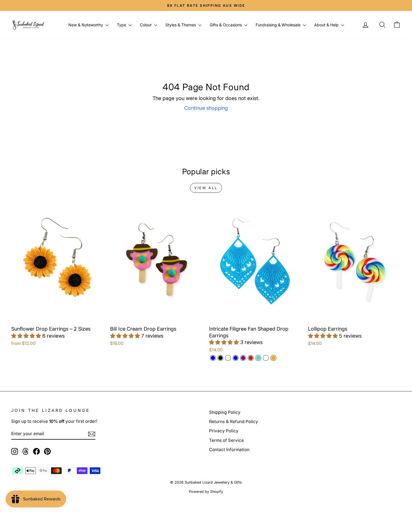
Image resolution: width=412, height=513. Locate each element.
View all (206, 188)
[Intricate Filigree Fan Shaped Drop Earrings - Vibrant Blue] (213, 358)
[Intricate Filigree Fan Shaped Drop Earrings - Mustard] (266, 358)
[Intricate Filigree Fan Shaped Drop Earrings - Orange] (273, 358)
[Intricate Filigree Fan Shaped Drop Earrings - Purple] (243, 358)
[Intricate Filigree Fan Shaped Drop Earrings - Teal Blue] (235, 358)
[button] (26, 336)
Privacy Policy (224, 430)
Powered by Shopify (206, 491)
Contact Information (229, 449)
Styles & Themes (181, 24)
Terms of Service (226, 440)
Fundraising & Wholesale (279, 24)
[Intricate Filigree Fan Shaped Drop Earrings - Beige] (228, 358)
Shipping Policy (224, 412)
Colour (146, 24)
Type (122, 24)
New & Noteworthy (86, 24)
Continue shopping (206, 108)
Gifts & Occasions (226, 24)
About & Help (327, 24)
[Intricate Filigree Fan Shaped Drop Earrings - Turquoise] (258, 358)
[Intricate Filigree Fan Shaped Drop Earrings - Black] (220, 358)
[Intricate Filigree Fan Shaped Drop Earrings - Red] (250, 358)
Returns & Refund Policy (233, 421)
